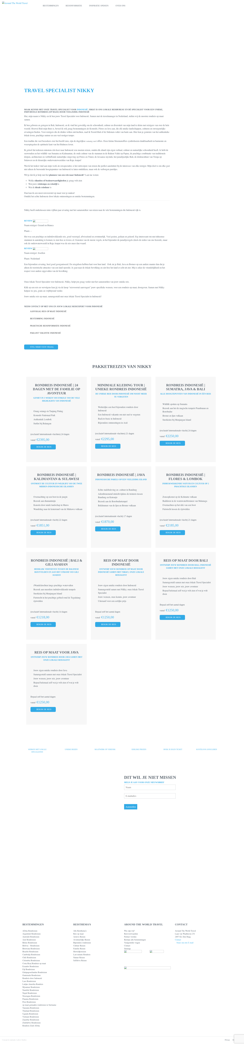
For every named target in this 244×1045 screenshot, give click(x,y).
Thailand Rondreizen (30, 1010)
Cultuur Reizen (79, 945)
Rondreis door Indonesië (32, 978)
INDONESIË (82, 110)
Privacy (227, 1040)
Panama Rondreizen (30, 999)
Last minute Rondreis (81, 954)
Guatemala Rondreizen (31, 975)
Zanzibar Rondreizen (30, 1019)
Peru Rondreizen (29, 1002)
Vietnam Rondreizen (30, 1016)
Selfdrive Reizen (80, 960)
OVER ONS (120, 6)
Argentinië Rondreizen (31, 933)
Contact (127, 945)
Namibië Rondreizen (30, 990)
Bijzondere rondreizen (82, 942)
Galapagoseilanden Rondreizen (34, 972)
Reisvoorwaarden (131, 933)
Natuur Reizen (79, 957)
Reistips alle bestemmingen (135, 939)
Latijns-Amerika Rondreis (32, 984)
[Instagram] (185, 1025)
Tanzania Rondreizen (30, 1007)
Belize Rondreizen (29, 942)
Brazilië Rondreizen (30, 951)
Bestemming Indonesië (42, 319)
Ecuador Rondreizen (30, 966)
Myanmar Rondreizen (31, 987)
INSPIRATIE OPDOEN (98, 6)
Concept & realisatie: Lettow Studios (14, 1040)
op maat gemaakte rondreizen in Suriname (39, 1005)
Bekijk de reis (43, 447)
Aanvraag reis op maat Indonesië (48, 311)
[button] (229, 5)
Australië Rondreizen (30, 936)
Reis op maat (78, 933)
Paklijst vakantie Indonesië (45, 333)
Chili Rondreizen (29, 957)
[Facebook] (176, 1025)
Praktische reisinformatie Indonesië (50, 326)
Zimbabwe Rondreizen (31, 1022)
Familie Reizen (79, 948)
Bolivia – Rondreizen (30, 945)
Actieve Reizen (79, 936)
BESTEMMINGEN (51, 6)
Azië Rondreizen (29, 939)
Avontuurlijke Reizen (81, 939)
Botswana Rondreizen (31, 948)
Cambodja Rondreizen (31, 954)
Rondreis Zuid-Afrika (31, 1025)
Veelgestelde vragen (132, 942)
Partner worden (130, 936)
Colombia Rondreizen (31, 960)
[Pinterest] (181, 1025)
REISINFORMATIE (74, 6)
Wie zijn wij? (129, 930)
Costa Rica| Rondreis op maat (34, 963)
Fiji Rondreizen (28, 969)
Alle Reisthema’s (80, 930)
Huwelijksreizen (79, 951)
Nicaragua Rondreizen (31, 996)
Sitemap (127, 948)
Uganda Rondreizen (30, 1013)
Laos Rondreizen (29, 981)
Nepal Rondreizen (29, 993)
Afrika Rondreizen (29, 930)
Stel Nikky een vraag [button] (42, 347)
